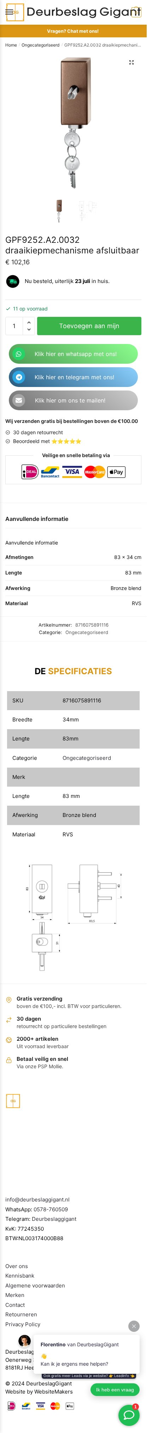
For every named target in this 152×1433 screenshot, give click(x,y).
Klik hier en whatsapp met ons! (76, 353)
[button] (131, 62)
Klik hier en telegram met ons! (74, 377)
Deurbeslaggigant (54, 1219)
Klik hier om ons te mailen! (70, 400)
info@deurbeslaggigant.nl (37, 1199)
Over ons (16, 1266)
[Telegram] (18, 377)
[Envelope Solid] (18, 400)
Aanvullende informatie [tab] (36, 518)
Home (11, 45)
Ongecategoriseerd (40, 45)
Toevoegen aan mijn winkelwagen (89, 328)
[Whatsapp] (18, 354)
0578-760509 (51, 1209)
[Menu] (16, 12)
